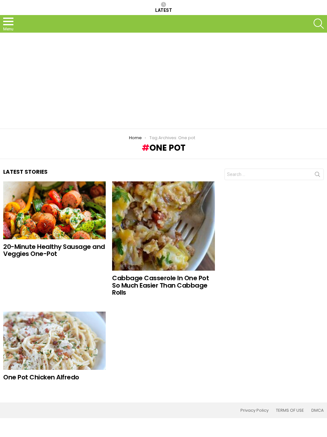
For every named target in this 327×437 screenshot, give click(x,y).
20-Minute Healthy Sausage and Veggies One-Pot (54, 250)
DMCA (317, 410)
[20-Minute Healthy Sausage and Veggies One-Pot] (54, 210)
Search (317, 176)
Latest (163, 10)
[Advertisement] (163, 80)
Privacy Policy (254, 410)
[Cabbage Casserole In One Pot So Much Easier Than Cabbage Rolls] (163, 226)
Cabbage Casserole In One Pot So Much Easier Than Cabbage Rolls (160, 285)
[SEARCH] (319, 24)
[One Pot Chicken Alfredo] (54, 341)
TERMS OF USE (290, 410)
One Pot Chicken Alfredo (41, 377)
